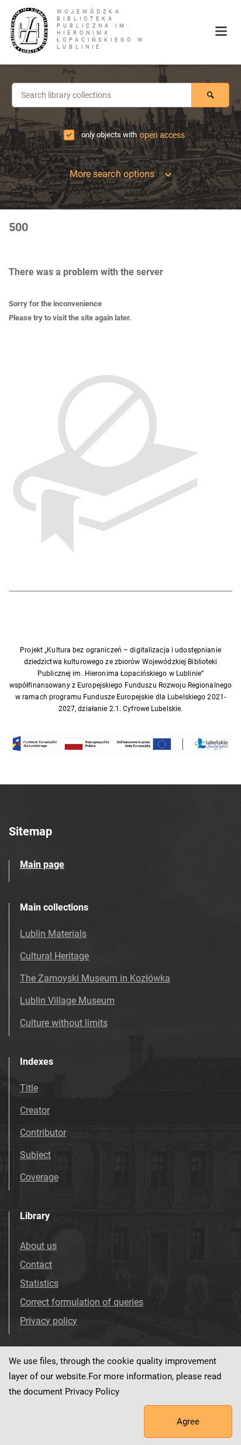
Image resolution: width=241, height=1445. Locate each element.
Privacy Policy (92, 1391)
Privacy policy (48, 1320)
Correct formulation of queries (81, 1302)
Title (29, 1088)
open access (162, 135)
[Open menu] (221, 31)
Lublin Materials (53, 933)
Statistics (39, 1283)
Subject (35, 1154)
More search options (112, 174)
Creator (35, 1110)
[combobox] (102, 95)
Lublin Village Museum (67, 1000)
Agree (188, 1421)
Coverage (39, 1177)
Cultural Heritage (54, 956)
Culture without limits (64, 1022)
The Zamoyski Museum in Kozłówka (95, 978)
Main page (42, 864)
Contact (36, 1264)
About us (38, 1245)
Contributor (43, 1132)
